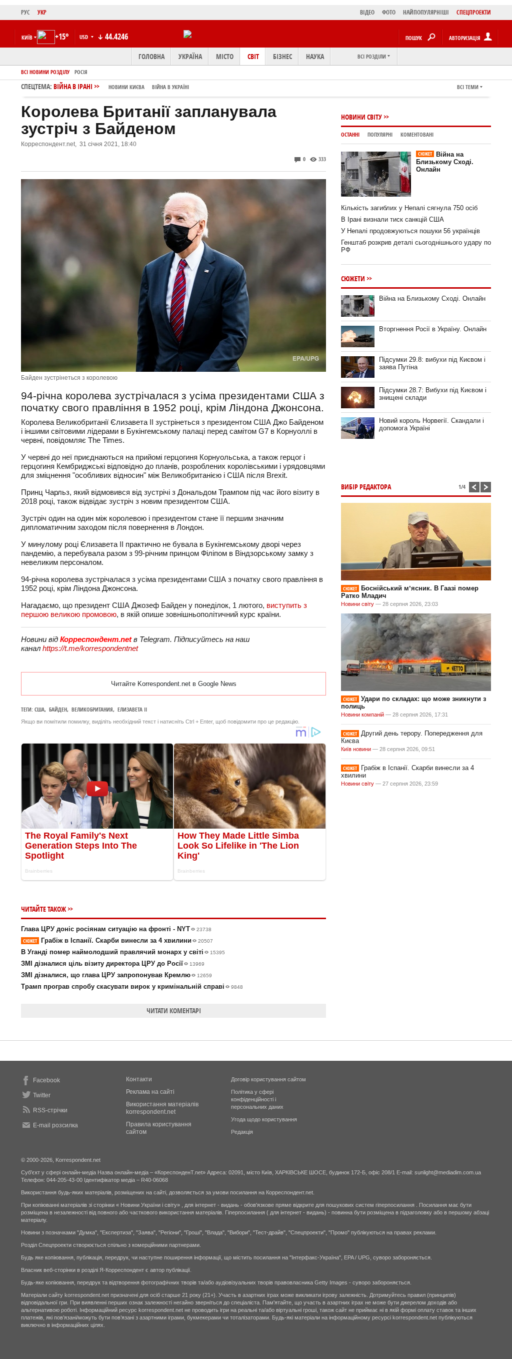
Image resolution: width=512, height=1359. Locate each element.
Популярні (380, 134)
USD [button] (85, 37)
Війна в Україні (170, 87)
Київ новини (356, 749)
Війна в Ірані (121, 86)
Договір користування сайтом (268, 1079)
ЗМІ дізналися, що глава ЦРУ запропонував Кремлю (116, 975)
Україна (190, 56)
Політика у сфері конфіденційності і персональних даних (257, 1099)
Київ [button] (27, 37)
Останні (350, 134)
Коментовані (417, 134)
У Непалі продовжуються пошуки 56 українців (410, 231)
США (39, 709)
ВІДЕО (367, 12)
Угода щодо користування (264, 1119)
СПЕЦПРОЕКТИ (473, 12)
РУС (25, 12)
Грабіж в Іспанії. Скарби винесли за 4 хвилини (118, 940)
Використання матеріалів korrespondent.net (162, 1108)
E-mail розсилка (55, 1125)
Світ (253, 56)
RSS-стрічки (50, 1110)
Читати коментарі (173, 1010)
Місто (225, 56)
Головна (151, 56)
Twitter (41, 1095)
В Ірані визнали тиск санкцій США (392, 219)
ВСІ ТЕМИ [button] (467, 87)
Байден (58, 709)
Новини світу (361, 117)
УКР (42, 12)
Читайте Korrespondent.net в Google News (173, 684)
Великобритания (92, 709)
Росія (81, 72)
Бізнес (282, 56)
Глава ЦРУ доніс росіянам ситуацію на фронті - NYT (116, 929)
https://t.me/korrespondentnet (90, 648)
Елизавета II (132, 709)
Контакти (139, 1079)
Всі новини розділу (45, 72)
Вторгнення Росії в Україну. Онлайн (432, 329)
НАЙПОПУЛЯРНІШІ (426, 12)
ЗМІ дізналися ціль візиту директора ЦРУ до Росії (112, 963)
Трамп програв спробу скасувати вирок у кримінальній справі (132, 986)
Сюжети (353, 278)
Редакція (242, 1132)
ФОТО (389, 12)
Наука (315, 56)
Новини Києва (126, 87)
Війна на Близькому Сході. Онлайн (445, 162)
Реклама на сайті (150, 1091)
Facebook (46, 1080)
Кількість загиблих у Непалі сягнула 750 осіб (409, 208)
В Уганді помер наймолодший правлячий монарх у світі (123, 952)
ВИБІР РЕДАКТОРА (366, 486)
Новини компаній (362, 715)
